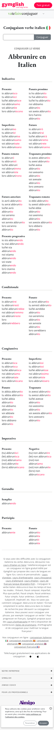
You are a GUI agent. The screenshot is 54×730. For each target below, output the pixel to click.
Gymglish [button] (6, 678)
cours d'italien (31, 580)
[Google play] (30, 656)
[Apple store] (37, 656)
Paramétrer (30, 723)
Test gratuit (43, 5)
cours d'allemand (14, 580)
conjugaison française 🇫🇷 (26, 646)
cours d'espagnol (42, 577)
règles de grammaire (25, 624)
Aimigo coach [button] (9, 685)
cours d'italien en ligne (14, 565)
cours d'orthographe (22, 577)
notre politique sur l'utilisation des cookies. (23, 715)
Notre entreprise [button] (11, 671)
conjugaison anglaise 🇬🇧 (34, 643)
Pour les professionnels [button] (15, 692)
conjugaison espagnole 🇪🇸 (22, 640)
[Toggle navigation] (43, 14)
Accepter (43, 723)
